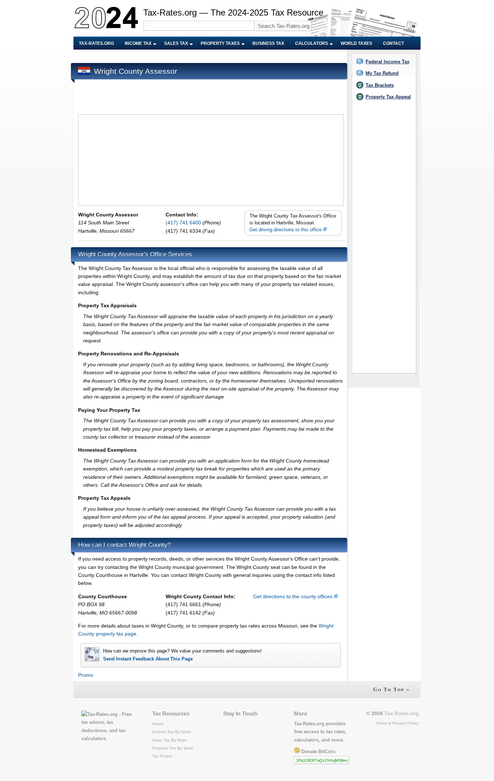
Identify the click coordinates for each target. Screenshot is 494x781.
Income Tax (138, 43)
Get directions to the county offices (293, 596)
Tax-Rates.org (96, 43)
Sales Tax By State (169, 740)
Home (157, 724)
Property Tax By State (172, 748)
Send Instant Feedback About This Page (148, 659)
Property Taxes (220, 43)
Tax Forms (162, 756)
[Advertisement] (209, 56)
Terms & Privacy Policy (397, 723)
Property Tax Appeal (388, 97)
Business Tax (268, 43)
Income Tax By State (171, 732)
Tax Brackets (380, 85)
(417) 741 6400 (184, 222)
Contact (393, 43)
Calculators (311, 43)
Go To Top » (391, 689)
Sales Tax (176, 43)
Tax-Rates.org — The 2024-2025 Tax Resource (233, 12)
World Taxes (356, 43)
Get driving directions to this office (286, 229)
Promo (85, 675)
